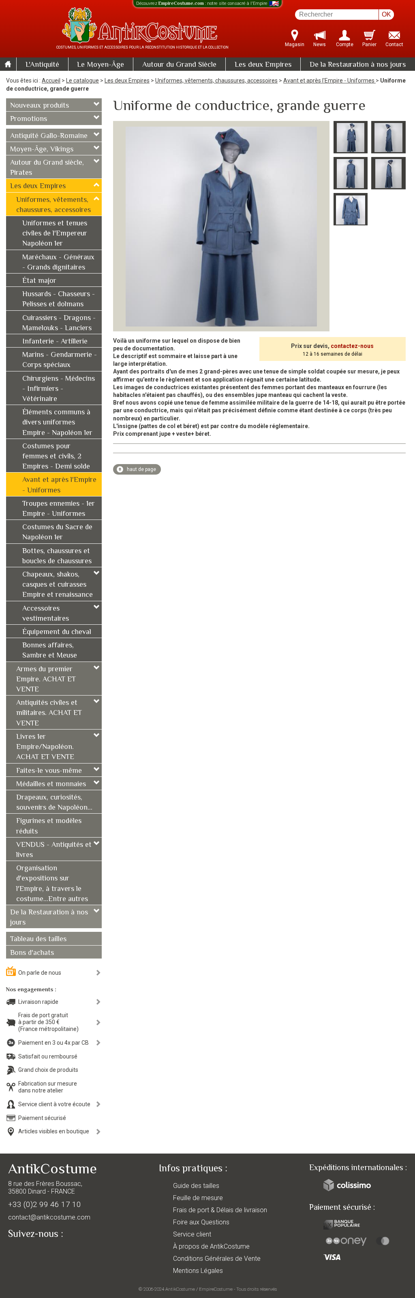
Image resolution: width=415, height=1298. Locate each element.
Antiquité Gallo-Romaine (49, 136)
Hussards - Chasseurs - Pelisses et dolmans (58, 299)
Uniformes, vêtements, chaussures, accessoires (216, 80)
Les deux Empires (263, 65)
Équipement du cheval (56, 632)
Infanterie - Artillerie (55, 342)
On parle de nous (39, 972)
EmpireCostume (216, 1289)
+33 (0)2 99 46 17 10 (44, 1204)
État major (39, 281)
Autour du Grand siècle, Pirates (47, 168)
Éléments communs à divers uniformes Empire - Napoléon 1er (57, 423)
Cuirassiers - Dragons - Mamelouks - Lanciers (59, 323)
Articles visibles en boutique (53, 1131)
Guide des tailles (196, 1186)
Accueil (51, 80)
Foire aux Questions (201, 1222)
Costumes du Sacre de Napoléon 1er (57, 532)
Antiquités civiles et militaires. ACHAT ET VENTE (49, 713)
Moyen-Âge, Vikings (41, 149)
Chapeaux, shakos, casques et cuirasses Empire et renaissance (57, 585)
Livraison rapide (38, 1002)
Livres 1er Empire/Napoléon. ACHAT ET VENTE (45, 747)
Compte (344, 44)
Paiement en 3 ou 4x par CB (53, 1042)
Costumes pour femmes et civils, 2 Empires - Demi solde (56, 457)
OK (386, 14)
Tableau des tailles (38, 939)
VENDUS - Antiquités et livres (54, 850)
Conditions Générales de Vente (217, 1258)
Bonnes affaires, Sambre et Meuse (49, 651)
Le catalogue (82, 80)
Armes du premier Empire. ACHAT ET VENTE (46, 680)
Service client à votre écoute (54, 1104)
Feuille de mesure (198, 1198)
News (319, 44)
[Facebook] (28, 1253)
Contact (394, 44)
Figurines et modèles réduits (48, 826)
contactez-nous (352, 346)
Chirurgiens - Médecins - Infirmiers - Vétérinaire (58, 389)
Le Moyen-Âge (100, 65)
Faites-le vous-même (49, 771)
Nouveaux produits (39, 106)
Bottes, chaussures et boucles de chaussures (57, 556)
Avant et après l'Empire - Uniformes (329, 80)
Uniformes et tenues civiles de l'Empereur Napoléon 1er (54, 234)
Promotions (28, 119)
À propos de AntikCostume (211, 1246)
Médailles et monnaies (51, 784)
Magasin (294, 44)
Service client (192, 1234)
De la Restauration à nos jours (358, 65)
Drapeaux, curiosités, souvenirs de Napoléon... (54, 803)
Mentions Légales (198, 1271)
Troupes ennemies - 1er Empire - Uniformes (58, 509)
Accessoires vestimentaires (45, 614)
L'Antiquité (42, 65)
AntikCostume (180, 1289)
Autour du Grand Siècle (179, 65)
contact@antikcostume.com (49, 1217)
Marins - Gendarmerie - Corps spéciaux (59, 360)
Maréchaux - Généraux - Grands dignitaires (58, 263)
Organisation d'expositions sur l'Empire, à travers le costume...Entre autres (52, 884)
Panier (369, 44)
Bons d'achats (32, 953)
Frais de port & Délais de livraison (220, 1210)
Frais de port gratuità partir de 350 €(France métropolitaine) (48, 1022)
